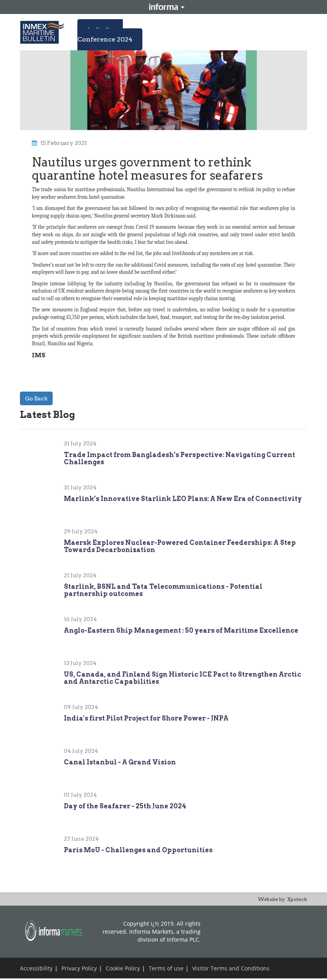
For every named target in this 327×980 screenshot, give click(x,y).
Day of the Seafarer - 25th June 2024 (125, 806)
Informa (163, 7)
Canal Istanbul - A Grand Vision (120, 762)
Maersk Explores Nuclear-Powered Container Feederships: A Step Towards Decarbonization (180, 546)
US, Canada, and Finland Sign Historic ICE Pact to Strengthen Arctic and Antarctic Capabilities (182, 678)
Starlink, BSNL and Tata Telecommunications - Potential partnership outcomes (163, 590)
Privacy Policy (79, 968)
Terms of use (166, 968)
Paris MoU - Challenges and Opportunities (138, 850)
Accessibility (36, 968)
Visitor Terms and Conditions (231, 968)
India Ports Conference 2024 (104, 34)
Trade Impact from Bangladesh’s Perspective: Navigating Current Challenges (179, 458)
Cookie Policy (123, 968)
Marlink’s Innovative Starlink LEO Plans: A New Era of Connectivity (183, 499)
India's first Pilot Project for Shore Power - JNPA (146, 718)
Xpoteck (297, 899)
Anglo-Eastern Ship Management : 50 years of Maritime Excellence (181, 630)
